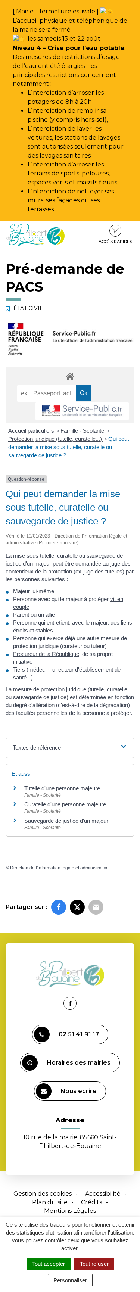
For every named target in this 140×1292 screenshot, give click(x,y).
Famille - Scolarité (83, 430)
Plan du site (50, 1202)
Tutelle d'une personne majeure (62, 788)
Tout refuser (94, 1264)
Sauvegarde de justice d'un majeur (66, 821)
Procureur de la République (46, 654)
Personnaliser (70, 1280)
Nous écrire (78, 1091)
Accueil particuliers (32, 430)
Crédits (91, 1202)
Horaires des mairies (79, 1062)
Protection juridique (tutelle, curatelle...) (55, 439)
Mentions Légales (70, 1210)
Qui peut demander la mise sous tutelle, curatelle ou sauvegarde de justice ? (68, 447)
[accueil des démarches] (70, 376)
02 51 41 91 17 (79, 1034)
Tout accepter (48, 1264)
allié (50, 614)
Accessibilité (103, 1193)
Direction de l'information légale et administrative (59, 868)
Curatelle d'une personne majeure (65, 804)
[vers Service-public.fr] (82, 411)
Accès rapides (115, 241)
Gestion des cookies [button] (42, 1193)
